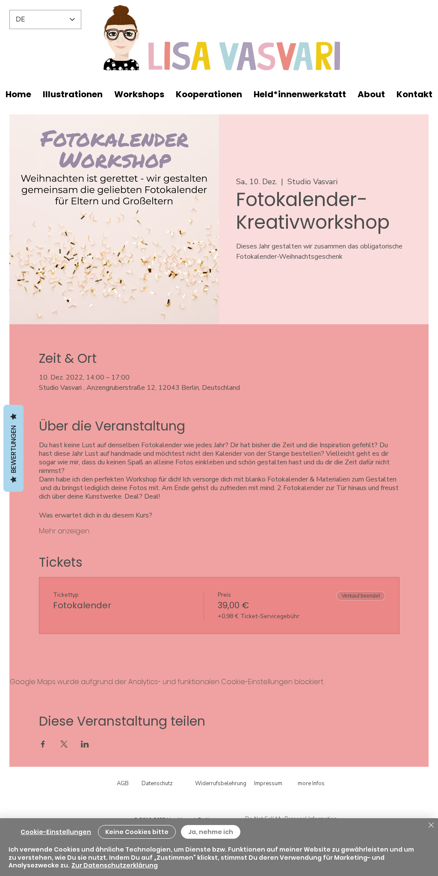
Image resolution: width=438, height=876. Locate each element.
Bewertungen (13, 448)
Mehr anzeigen (64, 531)
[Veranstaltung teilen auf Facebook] (43, 744)
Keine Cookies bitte (137, 832)
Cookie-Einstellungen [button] (56, 832)
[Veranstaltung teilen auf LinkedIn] (85, 744)
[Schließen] (431, 825)
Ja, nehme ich (210, 832)
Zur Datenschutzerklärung (114, 865)
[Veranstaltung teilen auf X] (64, 744)
